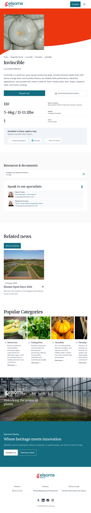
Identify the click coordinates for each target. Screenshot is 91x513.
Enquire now (24, 93)
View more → (12, 365)
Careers (17, 486)
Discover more (27, 452)
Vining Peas (37, 342)
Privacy (45, 486)
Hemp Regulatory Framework (45, 490)
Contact (75, 4)
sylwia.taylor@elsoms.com (24, 197)
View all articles (12, 245)
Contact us (11, 452)
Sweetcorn (12, 342)
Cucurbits (59, 342)
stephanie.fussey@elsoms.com (26, 206)
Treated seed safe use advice (74, 490)
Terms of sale (73, 486)
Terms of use (17, 490)
